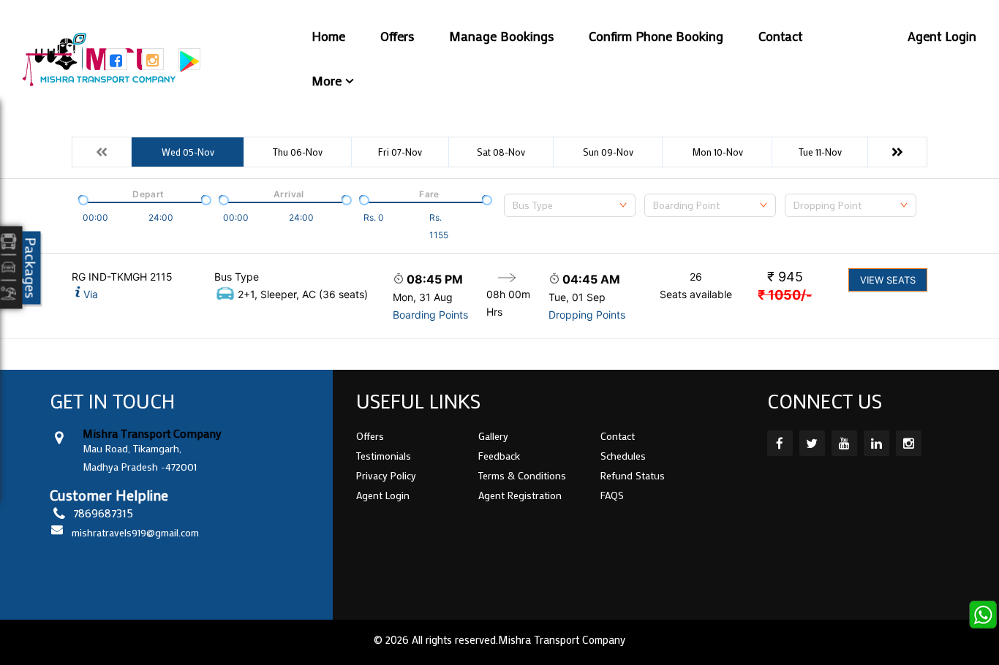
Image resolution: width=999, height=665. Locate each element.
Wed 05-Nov (188, 151)
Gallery (493, 436)
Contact (780, 36)
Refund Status (632, 475)
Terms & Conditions (522, 475)
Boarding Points (430, 314)
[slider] (82, 198)
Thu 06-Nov (298, 151)
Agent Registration (520, 495)
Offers (397, 36)
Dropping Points (586, 314)
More (327, 80)
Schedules (623, 456)
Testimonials (383, 456)
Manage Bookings (501, 36)
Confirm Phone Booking (656, 36)
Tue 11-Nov (820, 151)
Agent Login (942, 36)
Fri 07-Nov (400, 151)
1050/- (785, 295)
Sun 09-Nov (608, 151)
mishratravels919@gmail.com (135, 532)
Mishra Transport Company (561, 639)
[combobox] (570, 205)
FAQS (612, 495)
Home (328, 36)
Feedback (499, 456)
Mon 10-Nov (717, 151)
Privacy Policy (386, 475)
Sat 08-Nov (501, 151)
